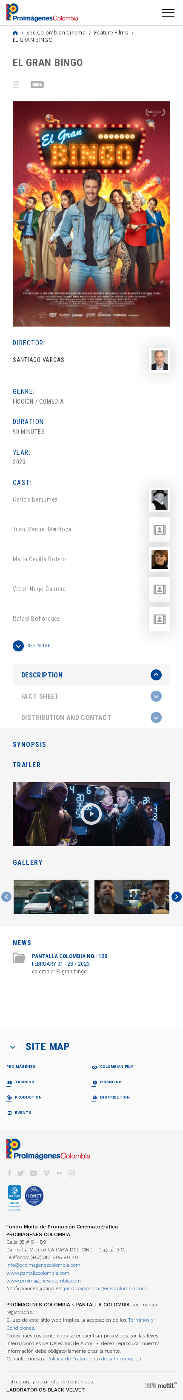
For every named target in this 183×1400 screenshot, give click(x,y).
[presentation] (91, 675)
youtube (33, 1173)
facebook (9, 1173)
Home (15, 33)
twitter (21, 1173)
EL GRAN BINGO (33, 39)
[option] (91, 214)
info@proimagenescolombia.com (43, 1265)
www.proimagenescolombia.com (43, 1281)
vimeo (46, 1173)
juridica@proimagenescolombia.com (105, 1288)
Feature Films (111, 32)
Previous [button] (6, 897)
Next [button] (177, 897)
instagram (72, 1173)
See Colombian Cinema (56, 32)
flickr (59, 1173)
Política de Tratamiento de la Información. (95, 1359)
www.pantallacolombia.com (37, 1273)
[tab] (91, 675)
